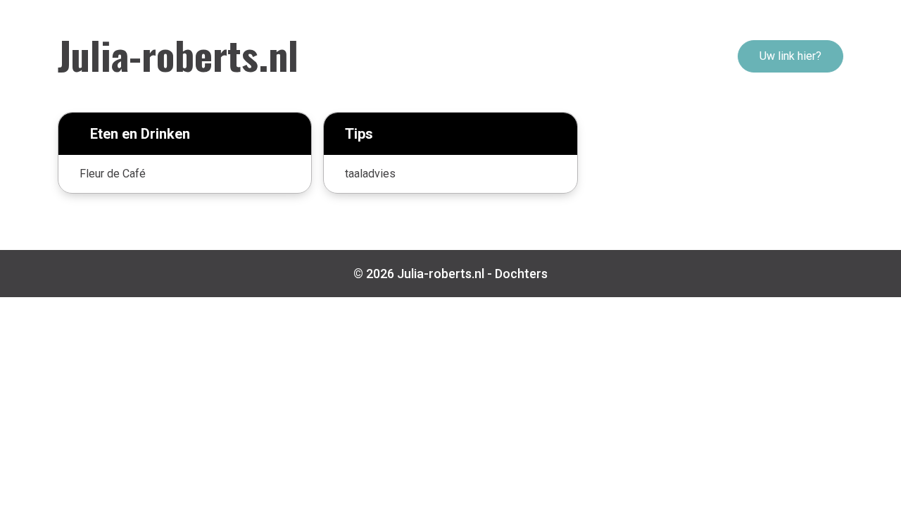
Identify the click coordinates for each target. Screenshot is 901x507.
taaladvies (370, 173)
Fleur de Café (113, 173)
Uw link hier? (790, 56)
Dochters (521, 273)
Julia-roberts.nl (178, 54)
